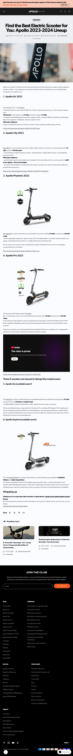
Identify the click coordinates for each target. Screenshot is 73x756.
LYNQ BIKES (7, 658)
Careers (33, 689)
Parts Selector (7, 721)
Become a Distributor (38, 700)
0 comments (63, 35)
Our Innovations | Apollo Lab (40, 672)
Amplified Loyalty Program (11, 686)
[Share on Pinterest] (19, 513)
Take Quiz (6, 644)
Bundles (5, 647)
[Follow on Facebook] (4, 743)
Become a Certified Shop (39, 703)
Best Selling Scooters (33, 620)
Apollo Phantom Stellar (10, 637)
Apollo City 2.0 (7, 620)
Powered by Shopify (23, 749)
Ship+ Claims (7, 728)
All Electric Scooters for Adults (36, 643)
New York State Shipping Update (13, 731)
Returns (5, 682)
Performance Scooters (34, 613)
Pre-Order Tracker (8, 724)
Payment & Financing (9, 672)
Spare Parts (6, 654)
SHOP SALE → (65, 5)
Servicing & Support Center (11, 717)
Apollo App (35, 675)
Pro (4, 316)
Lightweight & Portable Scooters (37, 634)
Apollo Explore (7, 627)
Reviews (34, 686)
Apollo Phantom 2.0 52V (11, 634)
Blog (32, 682)
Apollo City (6, 616)
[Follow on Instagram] (8, 743)
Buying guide (36, 19)
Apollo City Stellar (8, 623)
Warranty (6, 675)
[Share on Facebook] (10, 513)
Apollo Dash (7, 606)
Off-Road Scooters (33, 627)
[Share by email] (23, 513)
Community (35, 679)
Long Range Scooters (34, 623)
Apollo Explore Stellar (10, 630)
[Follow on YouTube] (13, 743)
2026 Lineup (31, 646)
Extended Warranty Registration (13, 693)
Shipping (6, 679)
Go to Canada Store (9, 734)
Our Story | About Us (37, 668)
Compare (6, 641)
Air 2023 (21, 107)
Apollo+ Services (8, 668)
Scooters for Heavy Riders (35, 630)
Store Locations (36, 696)
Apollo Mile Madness (9, 696)
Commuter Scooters (33, 609)
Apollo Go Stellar (8, 613)
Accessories (6, 651)
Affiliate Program (8, 689)
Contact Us (6, 714)
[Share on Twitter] (14, 513)
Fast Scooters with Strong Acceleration (35, 638)
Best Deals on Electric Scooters (36, 616)
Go (9, 399)
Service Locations (36, 693)
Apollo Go (6, 609)
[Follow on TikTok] (17, 743)
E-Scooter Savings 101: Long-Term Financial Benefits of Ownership (17, 545)
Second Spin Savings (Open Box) (37, 606)
